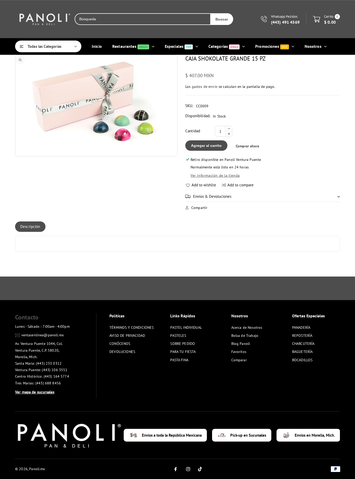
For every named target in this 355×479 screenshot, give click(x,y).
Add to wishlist (204, 184)
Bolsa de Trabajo (244, 335)
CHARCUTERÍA (303, 343)
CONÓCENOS (119, 343)
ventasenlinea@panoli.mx (42, 335)
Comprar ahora (247, 146)
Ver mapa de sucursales (34, 392)
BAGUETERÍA (302, 351)
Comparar (239, 360)
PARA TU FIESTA (183, 351)
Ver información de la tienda (215, 175)
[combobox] (142, 19)
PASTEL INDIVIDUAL (186, 327)
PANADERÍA (301, 327)
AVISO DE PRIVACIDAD (127, 335)
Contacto (26, 317)
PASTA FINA (179, 360)
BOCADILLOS (302, 360)
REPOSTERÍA (302, 335)
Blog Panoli (240, 343)
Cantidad (192, 130)
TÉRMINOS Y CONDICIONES (131, 327)
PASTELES (178, 335)
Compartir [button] (199, 207)
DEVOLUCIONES (122, 351)
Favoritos (238, 351)
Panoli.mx (37, 469)
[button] (262, 196)
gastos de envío (205, 86)
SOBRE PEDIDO (182, 343)
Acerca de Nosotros (246, 327)
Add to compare (240, 184)
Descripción (30, 226)
